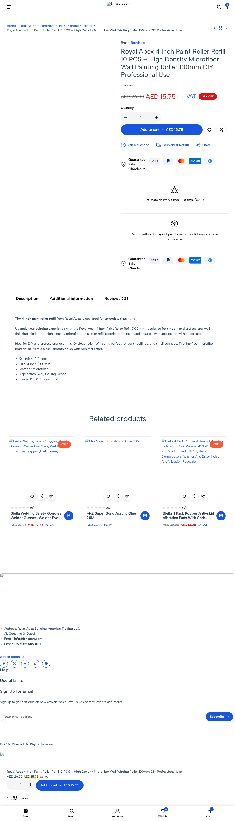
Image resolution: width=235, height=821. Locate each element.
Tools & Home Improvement (41, 25)
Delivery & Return (176, 145)
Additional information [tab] (71, 298)
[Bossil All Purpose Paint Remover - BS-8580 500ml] (226, 28)
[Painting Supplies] (220, 28)
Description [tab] (27, 298)
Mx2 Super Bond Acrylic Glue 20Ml (111, 515)
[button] (221, 129)
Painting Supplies (79, 25)
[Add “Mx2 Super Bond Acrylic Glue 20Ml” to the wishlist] (108, 496)
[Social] (4, 664)
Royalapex (138, 43)
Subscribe (217, 717)
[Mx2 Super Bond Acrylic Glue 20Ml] (117, 471)
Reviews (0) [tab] (116, 298)
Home (11, 25)
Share (206, 145)
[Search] (218, 7)
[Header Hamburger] (9, 7)
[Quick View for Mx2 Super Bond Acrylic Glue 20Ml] (127, 496)
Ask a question (138, 145)
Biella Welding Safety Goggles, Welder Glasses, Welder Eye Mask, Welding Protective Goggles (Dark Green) (36, 515)
